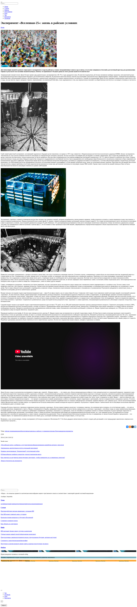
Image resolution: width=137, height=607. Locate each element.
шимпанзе (39, 504)
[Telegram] (135, 427)
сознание (33, 504)
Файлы (6, 10)
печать (28, 504)
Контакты (7, 16)
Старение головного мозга (9, 520)
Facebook (7, 18)
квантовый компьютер (11, 504)
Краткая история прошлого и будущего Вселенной (17, 517)
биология (24, 431)
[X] (132, 427)
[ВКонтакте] (127, 427)
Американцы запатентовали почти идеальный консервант (19, 448)
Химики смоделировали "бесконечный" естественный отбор (20, 451)
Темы (3, 500)
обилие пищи (9, 431)
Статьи (6, 8)
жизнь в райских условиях (39, 431)
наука (58, 431)
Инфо (6, 6)
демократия (22, 504)
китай (2, 504)
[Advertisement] (57, 476)
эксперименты (68, 431)
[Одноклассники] (130, 427)
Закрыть (3, 605)
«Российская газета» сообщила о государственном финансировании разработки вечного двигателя (32, 445)
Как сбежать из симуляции (9, 524)
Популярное (8, 11)
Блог (5, 13)
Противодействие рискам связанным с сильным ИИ (17, 511)
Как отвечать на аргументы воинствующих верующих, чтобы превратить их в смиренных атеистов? (33, 457)
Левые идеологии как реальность (11, 461)
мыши (62, 431)
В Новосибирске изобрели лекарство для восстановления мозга (21, 454)
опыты (29, 431)
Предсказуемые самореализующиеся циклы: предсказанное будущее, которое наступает (29, 537)
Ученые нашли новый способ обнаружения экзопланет (18, 534)
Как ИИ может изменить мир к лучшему (14, 514)
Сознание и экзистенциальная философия (14, 540)
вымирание (17, 431)
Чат (5, 15)
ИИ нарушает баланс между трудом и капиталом (16, 531)
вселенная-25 (52, 431)
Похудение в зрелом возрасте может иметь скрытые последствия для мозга (24, 544)
